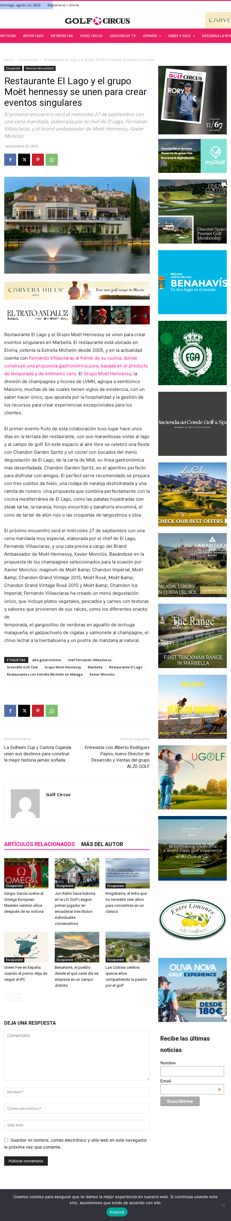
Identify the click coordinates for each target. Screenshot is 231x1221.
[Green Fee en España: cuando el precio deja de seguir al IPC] (26, 947)
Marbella (95, 667)
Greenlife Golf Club (22, 667)
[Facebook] (10, 160)
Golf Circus (58, 794)
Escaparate (28, 59)
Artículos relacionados (39, 844)
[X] (24, 160)
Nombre (168, 1062)
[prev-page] (8, 997)
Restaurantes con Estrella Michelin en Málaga (45, 674)
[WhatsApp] (52, 160)
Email (190, 1080)
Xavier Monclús (102, 674)
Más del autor (102, 844)
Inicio (8, 59)
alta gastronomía (46, 660)
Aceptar (117, 1212)
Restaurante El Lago (126, 667)
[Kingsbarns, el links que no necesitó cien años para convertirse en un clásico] (128, 873)
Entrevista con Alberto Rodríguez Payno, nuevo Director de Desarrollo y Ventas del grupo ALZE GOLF (117, 757)
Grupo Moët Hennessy (107, 373)
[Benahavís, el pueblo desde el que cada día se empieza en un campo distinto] (77, 947)
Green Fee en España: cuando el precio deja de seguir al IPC (25, 973)
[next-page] (17, 997)
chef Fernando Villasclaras (90, 660)
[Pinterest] (38, 160)
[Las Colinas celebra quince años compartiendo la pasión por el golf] (128, 947)
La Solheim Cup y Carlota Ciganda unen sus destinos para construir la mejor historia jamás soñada (37, 754)
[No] (223, 1205)
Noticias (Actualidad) (40, 68)
